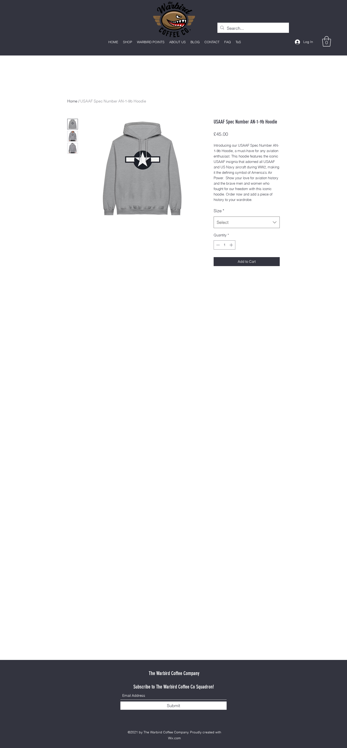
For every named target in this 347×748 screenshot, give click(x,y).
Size (219, 210)
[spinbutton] (225, 245)
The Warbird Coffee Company (174, 673)
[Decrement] (217, 245)
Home (72, 101)
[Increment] (232, 245)
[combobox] (247, 222)
